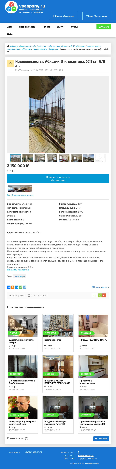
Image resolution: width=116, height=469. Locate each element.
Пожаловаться (101, 287)
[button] (106, 78)
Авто (9, 26)
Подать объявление (64, 16)
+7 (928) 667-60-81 (33, 452)
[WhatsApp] (20, 287)
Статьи (74, 26)
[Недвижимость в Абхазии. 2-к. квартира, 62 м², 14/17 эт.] (20, 188)
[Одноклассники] (12, 287)
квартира (20, 276)
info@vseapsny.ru (86, 455)
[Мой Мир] (16, 287)
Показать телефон (58, 178)
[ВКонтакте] (8, 287)
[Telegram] (24, 287)
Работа (46, 26)
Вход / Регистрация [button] (97, 16)
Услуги (60, 26)
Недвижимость (27, 26)
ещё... (10, 33)
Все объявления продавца (20, 195)
